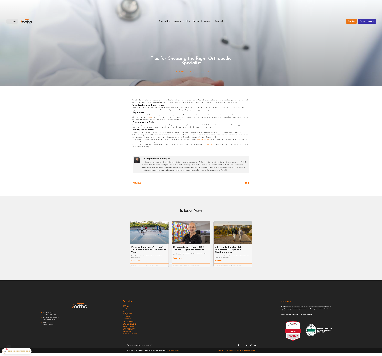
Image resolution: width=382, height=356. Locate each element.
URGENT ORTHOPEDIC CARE (130, 333)
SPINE (124, 305)
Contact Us (240, 350)
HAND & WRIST (126, 315)
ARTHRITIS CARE (127, 320)
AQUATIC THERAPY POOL (129, 328)
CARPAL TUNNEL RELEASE (129, 325)
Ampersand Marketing (174, 350)
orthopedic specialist (204, 139)
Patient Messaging (367, 21)
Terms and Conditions (249, 350)
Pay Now (351, 21)
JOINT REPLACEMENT (128, 321)
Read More (135, 261)
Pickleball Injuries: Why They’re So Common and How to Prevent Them (148, 250)
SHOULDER (126, 307)
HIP (124, 310)
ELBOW (125, 308)
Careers (231, 350)
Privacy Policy (225, 350)
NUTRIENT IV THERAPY (128, 326)
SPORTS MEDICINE (127, 313)
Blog (235, 350)
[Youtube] (255, 345)
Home (219, 350)
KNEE (124, 311)
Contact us (210, 144)
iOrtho (150, 117)
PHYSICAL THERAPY (127, 330)
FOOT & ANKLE (127, 316)
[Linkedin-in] (247, 345)
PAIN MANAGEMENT (128, 331)
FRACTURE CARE (127, 318)
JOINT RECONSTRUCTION (129, 323)
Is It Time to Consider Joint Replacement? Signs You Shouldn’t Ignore (229, 250)
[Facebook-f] (238, 345)
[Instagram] (242, 345)
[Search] (8, 347)
